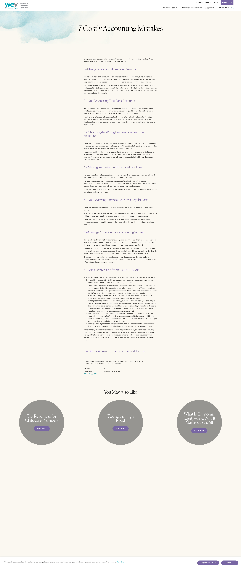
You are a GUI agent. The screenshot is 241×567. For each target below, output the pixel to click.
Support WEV (210, 8)
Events (208, 2)
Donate (199, 2)
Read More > (121, 562)
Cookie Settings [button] (208, 563)
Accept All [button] (229, 563)
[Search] (232, 8)
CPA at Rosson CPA (90, 374)
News (216, 2)
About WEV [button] (224, 8)
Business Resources (171, 8)
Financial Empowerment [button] (192, 8)
